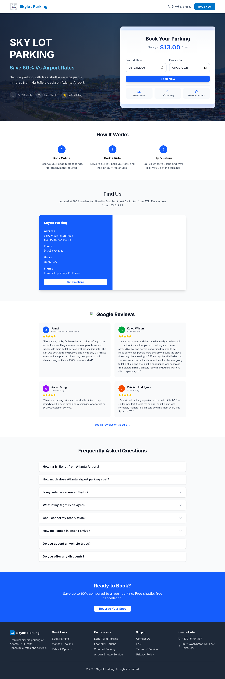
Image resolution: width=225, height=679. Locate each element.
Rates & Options (62, 649)
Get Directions (75, 282)
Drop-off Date (134, 60)
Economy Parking (105, 644)
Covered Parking (104, 649)
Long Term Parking (106, 638)
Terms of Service (147, 649)
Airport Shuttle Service (108, 654)
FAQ (138, 644)
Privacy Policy (145, 654)
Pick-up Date (176, 60)
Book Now (204, 6)
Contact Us (143, 638)
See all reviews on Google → (112, 424)
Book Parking (60, 638)
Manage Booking (62, 644)
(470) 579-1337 (54, 250)
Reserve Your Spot (112, 608)
